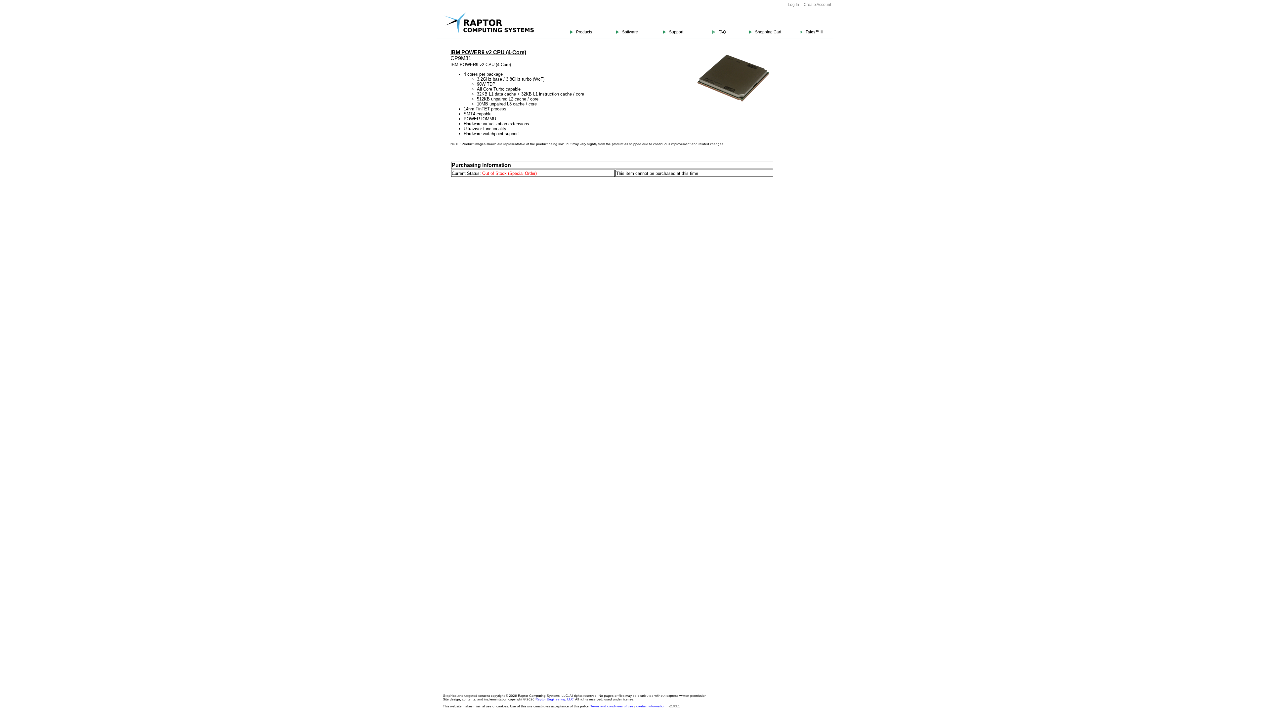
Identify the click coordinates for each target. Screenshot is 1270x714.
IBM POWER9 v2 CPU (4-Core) (488, 52)
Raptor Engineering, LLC (554, 699)
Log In (793, 4)
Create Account (817, 4)
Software (630, 32)
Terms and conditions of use (611, 706)
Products (584, 32)
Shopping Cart (768, 32)
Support (676, 32)
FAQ (722, 32)
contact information (650, 706)
